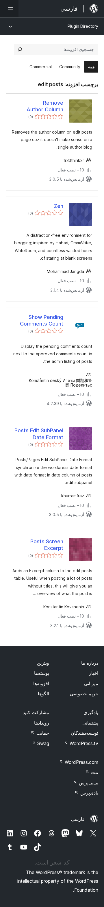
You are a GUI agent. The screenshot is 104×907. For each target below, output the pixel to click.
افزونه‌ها (41, 683)
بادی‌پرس (86, 793)
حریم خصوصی (84, 694)
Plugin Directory (83, 26)
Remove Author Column (45, 106)
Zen (58, 206)
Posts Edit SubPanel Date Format (38, 433)
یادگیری (90, 712)
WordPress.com (78, 762)
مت (91, 772)
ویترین (43, 663)
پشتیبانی (90, 723)
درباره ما (89, 663)
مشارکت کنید (36, 712)
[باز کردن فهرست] (9, 8)
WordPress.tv (81, 743)
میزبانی (91, 683)
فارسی (78, 819)
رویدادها (41, 723)
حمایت (40, 733)
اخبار (93, 673)
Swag (40, 743)
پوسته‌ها (41, 673)
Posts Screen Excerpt (46, 544)
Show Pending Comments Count (41, 320)
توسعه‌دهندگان (84, 733)
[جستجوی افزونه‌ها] (20, 49)
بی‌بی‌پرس (85, 783)
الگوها (43, 694)
